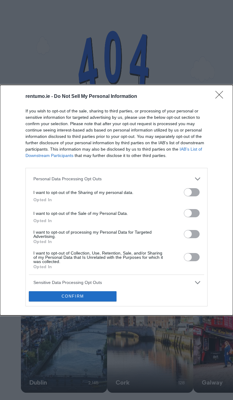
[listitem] (116, 179)
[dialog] (116, 200)
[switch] (192, 192)
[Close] (221, 96)
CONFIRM (73, 296)
